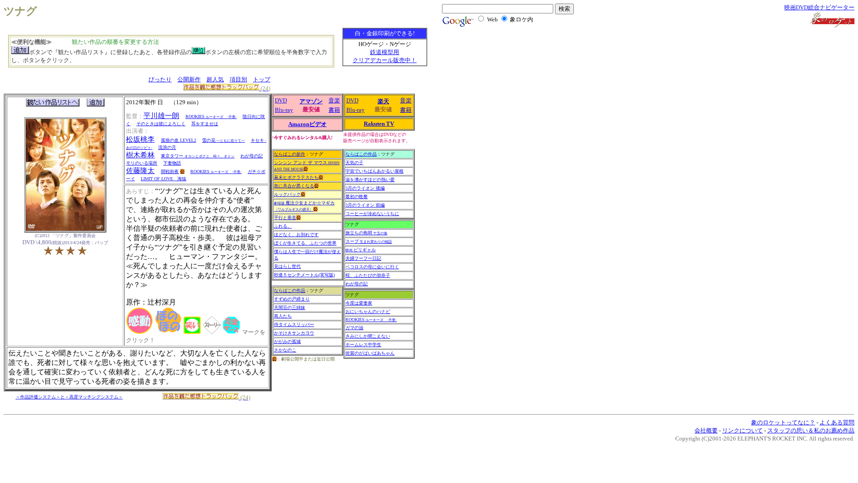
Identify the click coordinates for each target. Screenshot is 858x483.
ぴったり (160, 79)
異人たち (283, 316)
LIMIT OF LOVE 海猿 (163, 178)
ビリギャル (360, 249)
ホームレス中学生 (363, 344)
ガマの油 (354, 327)
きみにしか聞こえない (367, 336)
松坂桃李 (140, 139)
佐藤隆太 (140, 170)
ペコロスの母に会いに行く (372, 266)
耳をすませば (204, 123)
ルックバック (287, 194)
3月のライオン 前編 (365, 205)
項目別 (238, 79)
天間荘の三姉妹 (289, 307)
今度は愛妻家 (358, 303)
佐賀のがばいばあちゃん (370, 353)
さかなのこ (285, 349)
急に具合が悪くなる (294, 185)
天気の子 (354, 162)
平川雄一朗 (161, 115)
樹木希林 (140, 155)
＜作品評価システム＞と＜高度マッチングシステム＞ (69, 396)
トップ (261, 79)
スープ (368, 241)
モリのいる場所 (141, 163)
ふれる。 (283, 226)
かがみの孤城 (287, 341)
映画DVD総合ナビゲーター (819, 7)
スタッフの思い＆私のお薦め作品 (810, 430)
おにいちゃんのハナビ (367, 311)
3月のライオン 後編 (365, 188)
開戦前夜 (170, 171)
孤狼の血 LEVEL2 (178, 140)
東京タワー (198, 155)
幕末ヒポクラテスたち (296, 177)
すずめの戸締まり (292, 299)
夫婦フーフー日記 (363, 258)
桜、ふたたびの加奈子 (367, 275)
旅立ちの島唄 (366, 232)
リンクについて (742, 430)
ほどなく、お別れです (296, 234)
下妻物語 (172, 163)
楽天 (383, 101)
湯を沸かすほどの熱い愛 (370, 179)
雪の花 (223, 140)
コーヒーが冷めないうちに (372, 213)
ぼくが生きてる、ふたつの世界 (305, 243)
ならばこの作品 (289, 290)
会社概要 (706, 430)
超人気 (215, 79)
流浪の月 (167, 147)
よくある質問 (837, 422)
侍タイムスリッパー (294, 324)
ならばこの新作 (289, 154)
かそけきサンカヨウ (294, 332)
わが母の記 (251, 155)
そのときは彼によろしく (160, 123)
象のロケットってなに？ (783, 422)
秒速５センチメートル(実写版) (304, 274)
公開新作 (189, 79)
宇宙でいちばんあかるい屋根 (374, 171)
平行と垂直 (285, 217)
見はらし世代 (287, 266)
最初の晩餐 (356, 196)
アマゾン (311, 101)
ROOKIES (211, 116)
